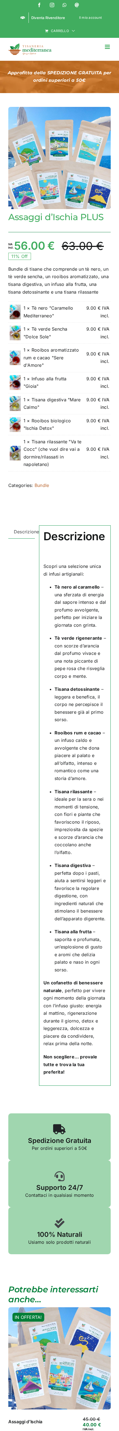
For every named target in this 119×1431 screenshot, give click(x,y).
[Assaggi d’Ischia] (59, 1358)
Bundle (42, 485)
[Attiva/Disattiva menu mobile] (108, 47)
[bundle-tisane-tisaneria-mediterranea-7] (59, 158)
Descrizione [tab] (24, 531)
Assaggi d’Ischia (25, 1421)
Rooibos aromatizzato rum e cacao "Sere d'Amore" (51, 357)
